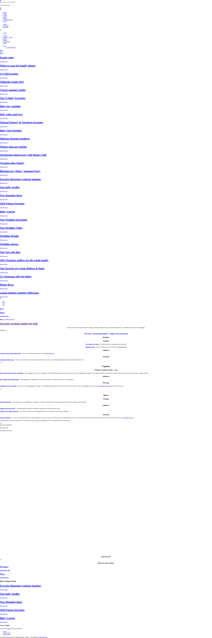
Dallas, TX (4, 319)
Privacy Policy (7, 634)
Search (2, 53)
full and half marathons (104, 386)
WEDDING (6, 41)
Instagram (5, 27)
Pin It (2, 309)
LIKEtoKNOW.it (8, 20)
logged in (9, 628)
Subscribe (5, 25)
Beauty (5, 17)
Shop (4, 46)
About (5, 21)
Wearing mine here (122, 347)
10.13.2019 (11, 319)
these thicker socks (127, 417)
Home (5, 12)
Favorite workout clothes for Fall (18, 323)
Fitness (5, 15)
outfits (5, 14)
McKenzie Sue (43, 637)
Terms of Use (6, 633)
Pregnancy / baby (7, 37)
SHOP (5, 18)
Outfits (5, 35)
